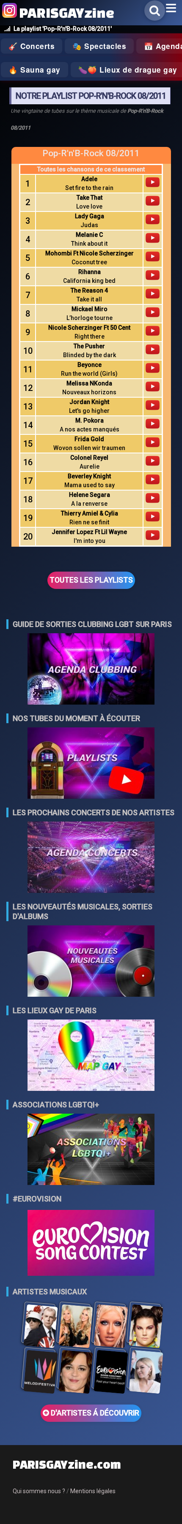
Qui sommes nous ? (39, 1491)
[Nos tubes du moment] (91, 763)
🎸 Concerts (31, 46)
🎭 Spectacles (99, 46)
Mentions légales (93, 1491)
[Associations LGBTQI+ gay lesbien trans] (91, 1150)
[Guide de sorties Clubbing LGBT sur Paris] (91, 669)
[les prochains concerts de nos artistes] (91, 858)
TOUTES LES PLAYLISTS (91, 580)
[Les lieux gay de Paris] (91, 1056)
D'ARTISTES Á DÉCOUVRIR (94, 1413)
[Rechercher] (154, 10)
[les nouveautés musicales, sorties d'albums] (91, 961)
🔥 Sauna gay (34, 70)
